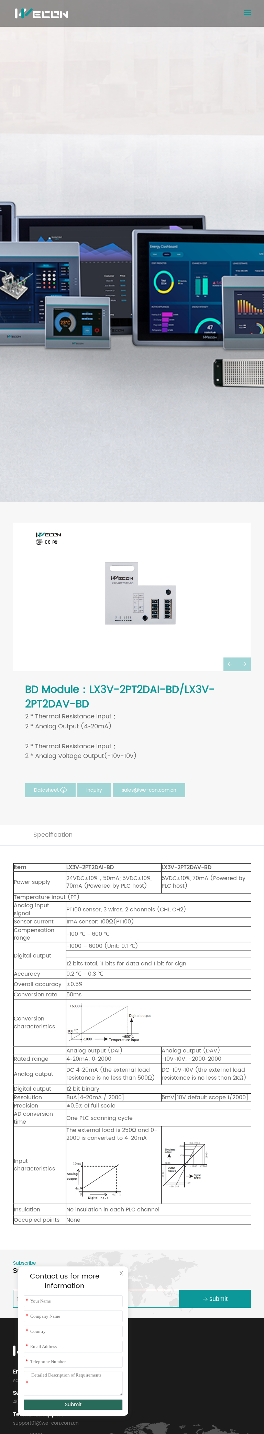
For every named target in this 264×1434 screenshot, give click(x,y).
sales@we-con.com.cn (149, 790)
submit (218, 1298)
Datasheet (47, 790)
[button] (230, 664)
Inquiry (94, 790)
